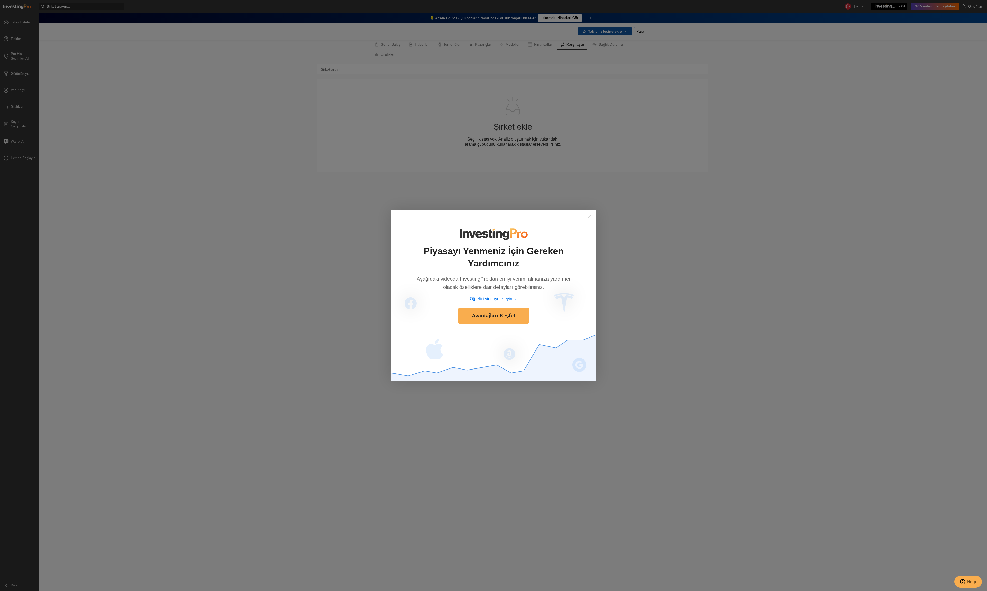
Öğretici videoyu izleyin (491, 299)
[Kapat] (589, 217)
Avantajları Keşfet (493, 315)
